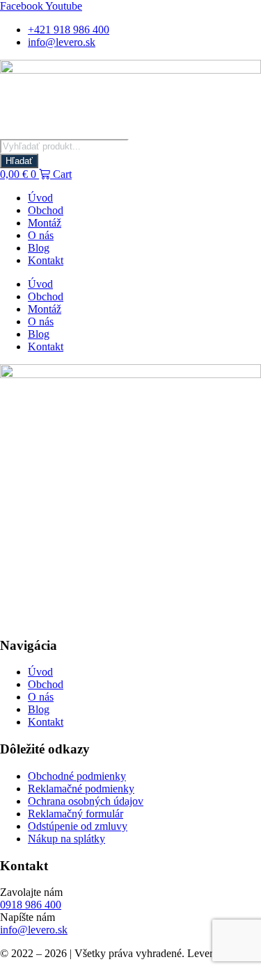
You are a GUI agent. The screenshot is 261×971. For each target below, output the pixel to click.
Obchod (45, 210)
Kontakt (45, 260)
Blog (38, 248)
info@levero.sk (34, 930)
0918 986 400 (30, 905)
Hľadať (19, 161)
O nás (41, 235)
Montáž (44, 223)
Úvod (40, 198)
